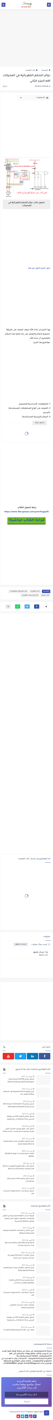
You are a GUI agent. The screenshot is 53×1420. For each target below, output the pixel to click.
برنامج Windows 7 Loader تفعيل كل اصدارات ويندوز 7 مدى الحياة (20, 1256)
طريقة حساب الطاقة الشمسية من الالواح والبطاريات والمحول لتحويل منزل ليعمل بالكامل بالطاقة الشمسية (18, 1218)
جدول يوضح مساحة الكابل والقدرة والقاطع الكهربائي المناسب (21, 1281)
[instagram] (30, 1416)
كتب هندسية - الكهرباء (30, 595)
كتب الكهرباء (30, 70)
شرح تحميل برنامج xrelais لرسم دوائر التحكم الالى (20, 1180)
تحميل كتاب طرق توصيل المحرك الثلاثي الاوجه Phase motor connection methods (18, 1130)
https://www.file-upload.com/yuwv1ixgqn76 (26, 512)
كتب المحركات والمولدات (18, 591)
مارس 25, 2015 (27, 1138)
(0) (4, 86)
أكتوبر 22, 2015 (27, 1114)
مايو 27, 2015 (27, 1176)
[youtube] (8, 1056)
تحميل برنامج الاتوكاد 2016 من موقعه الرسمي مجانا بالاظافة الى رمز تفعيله (20, 1118)
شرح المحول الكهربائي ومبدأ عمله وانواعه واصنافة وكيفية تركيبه (18, 1142)
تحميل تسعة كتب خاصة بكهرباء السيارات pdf (18, 1192)
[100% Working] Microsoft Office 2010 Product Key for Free (19, 1244)
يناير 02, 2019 (27, 1163)
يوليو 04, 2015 (27, 1277)
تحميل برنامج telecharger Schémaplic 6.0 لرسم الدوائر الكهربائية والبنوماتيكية (18, 1105)
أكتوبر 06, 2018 (27, 1240)
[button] (36, 606)
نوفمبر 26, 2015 (26, 1302)
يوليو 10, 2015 (27, 1228)
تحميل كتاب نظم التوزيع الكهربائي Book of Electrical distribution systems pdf (18, 1167)
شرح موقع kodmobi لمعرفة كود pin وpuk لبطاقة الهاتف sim (18, 1093)
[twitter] (20, 1056)
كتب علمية (45, 595)
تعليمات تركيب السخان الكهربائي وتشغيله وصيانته (22, 1306)
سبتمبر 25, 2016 (26, 1213)
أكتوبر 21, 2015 (27, 1188)
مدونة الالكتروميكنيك (17, 1412)
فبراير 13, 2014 (27, 1089)
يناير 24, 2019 (27, 1101)
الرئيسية (45, 70)
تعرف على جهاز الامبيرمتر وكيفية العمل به (18, 1330)
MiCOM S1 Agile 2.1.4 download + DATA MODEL (19, 1155)
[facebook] (44, 1056)
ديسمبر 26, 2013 (26, 1327)
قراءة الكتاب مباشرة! (26, 520)
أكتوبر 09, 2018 (27, 1126)
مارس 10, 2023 (27, 1151)
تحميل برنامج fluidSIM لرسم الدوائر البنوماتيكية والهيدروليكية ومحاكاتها (20, 1080)
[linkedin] (32, 1056)
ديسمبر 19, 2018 (26, 1252)
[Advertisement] (26, 38)
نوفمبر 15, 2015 (26, 1076)
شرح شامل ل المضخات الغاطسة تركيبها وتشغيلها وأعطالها (18, 1232)
